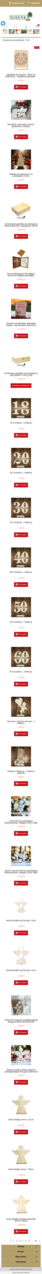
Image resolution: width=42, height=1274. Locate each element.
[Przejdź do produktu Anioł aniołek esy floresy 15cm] (21, 955)
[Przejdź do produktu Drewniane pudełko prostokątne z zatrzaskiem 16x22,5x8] (21, 358)
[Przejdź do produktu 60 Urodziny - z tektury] (21, 657)
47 (36, 1240)
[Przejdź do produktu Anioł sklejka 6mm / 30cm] (21, 1155)
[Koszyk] (37, 26)
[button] (5, 26)
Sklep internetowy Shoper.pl (21, 1272)
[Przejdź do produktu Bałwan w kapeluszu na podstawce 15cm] (21, 159)
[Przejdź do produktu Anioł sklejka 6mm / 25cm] (21, 1105)
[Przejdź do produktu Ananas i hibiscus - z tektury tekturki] (21, 756)
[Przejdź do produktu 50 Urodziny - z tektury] (21, 607)
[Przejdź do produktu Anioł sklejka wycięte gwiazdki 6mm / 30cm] (21, 1204)
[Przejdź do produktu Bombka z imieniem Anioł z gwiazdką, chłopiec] (21, 110)
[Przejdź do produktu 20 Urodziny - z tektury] (21, 458)
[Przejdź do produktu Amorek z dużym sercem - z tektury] (21, 707)
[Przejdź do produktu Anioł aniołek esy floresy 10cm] (21, 906)
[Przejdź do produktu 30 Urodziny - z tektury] (21, 508)
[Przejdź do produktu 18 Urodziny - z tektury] (21, 408)
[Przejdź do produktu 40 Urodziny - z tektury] (21, 557)
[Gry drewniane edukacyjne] (21, 31)
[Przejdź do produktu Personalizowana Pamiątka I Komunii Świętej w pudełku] (21, 259)
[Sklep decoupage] (21, 15)
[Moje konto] (26, 26)
